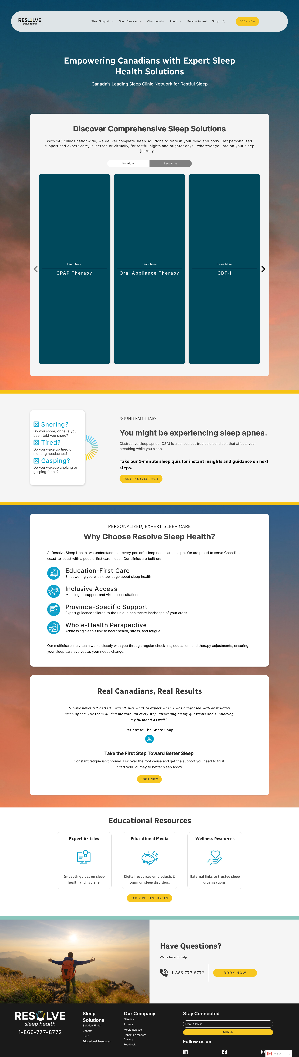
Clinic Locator (156, 21)
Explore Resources (149, 898)
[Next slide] (263, 269)
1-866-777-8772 (187, 973)
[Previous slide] (36, 269)
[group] (74, 269)
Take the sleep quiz (141, 478)
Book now (247, 21)
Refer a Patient (197, 21)
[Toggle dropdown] (112, 21)
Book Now (149, 779)
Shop (215, 21)
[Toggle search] (224, 21)
